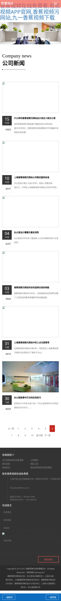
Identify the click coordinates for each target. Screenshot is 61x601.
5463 (8, 129)
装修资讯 (35, 39)
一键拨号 (9, 597)
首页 (27, 39)
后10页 (39, 435)
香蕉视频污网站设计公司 (24, 583)
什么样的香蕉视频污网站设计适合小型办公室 (35, 118)
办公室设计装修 (33, 576)
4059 (8, 409)
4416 (8, 354)
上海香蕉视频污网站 (22, 580)
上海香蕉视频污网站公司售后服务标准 (31, 177)
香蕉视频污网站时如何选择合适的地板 (31, 287)
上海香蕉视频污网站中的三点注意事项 (31, 342)
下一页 (47, 435)
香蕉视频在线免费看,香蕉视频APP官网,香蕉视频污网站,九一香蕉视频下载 (30, 11)
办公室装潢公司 (34, 587)
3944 (8, 298)
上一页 (11, 428)
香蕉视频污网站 (13, 576)
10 (32, 435)
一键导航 (52, 597)
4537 (8, 188)
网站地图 (30, 572)
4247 (8, 243)
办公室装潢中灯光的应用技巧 (27, 397)
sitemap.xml (39, 572)
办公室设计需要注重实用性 (26, 232)
